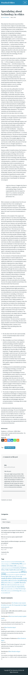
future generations (11, 574)
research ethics (12, 587)
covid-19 (19, 570)
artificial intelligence (6, 563)
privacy (12, 582)
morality (21, 578)
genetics (18, 574)
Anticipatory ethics (10, 447)
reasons (21, 584)
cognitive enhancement (7, 568)
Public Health (8, 584)
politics (7, 582)
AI (13, 561)
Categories (4, 519)
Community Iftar (5, 552)
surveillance (10, 590)
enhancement (15, 572)
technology (17, 590)
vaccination (6, 592)
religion (4, 587)
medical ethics (8, 578)
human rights (6, 576)
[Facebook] (8, 440)
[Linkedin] (11, 440)
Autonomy (17, 564)
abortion (4, 561)
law (20, 576)
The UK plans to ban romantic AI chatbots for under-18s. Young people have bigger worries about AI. (14, 605)
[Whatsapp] (14, 440)
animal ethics (19, 561)
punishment (15, 584)
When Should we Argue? (7, 547)
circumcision (19, 566)
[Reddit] (5, 440)
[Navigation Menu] (25, 2)
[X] (2, 440)
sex (13, 588)
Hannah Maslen (5, 17)
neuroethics (6, 580)
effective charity (6, 572)
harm (23, 574)
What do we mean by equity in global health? (12, 537)
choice (12, 566)
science (9, 588)
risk (5, 588)
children (5, 566)
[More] (17, 440)
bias (24, 563)
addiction (9, 561)
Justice (14, 576)
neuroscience (15, 580)
